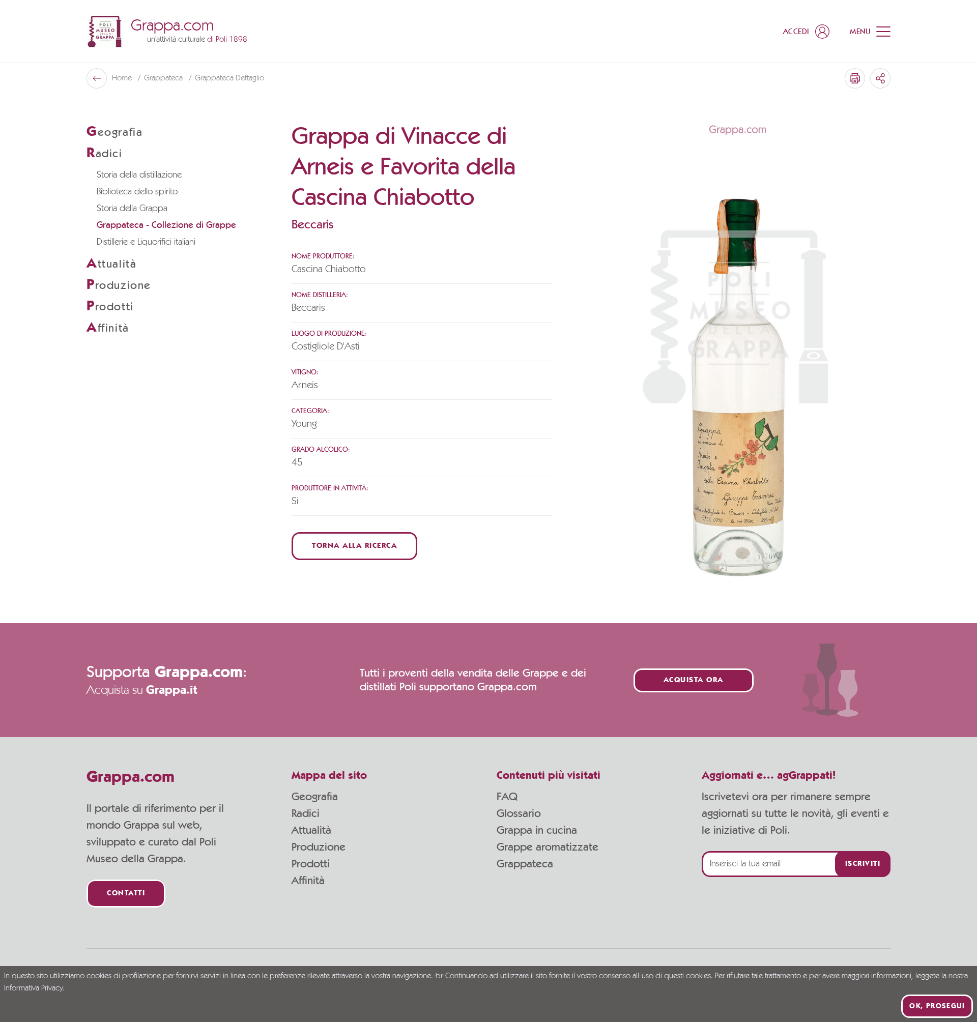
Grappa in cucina (537, 830)
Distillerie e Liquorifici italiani (146, 242)
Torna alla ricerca (354, 546)
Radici (306, 813)
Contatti (126, 893)
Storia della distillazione (139, 175)
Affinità (308, 880)
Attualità (311, 830)
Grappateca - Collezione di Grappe (166, 225)
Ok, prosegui (937, 1006)
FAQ (507, 796)
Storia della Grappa (132, 208)
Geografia (315, 796)
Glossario (519, 813)
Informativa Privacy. (34, 988)
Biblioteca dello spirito (137, 191)
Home (123, 78)
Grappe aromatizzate (547, 847)
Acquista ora (694, 680)
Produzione (319, 847)
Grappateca (164, 78)
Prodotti (311, 863)
